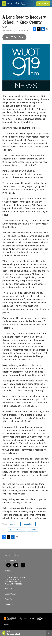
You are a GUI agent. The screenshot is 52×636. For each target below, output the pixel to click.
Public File (8, 599)
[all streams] (49, 633)
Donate (44, 4)
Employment (10, 604)
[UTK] (10, 618)
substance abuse (16, 530)
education (14, 524)
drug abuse (28, 524)
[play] (3, 633)
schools (33, 530)
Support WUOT (10, 594)
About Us (8, 589)
